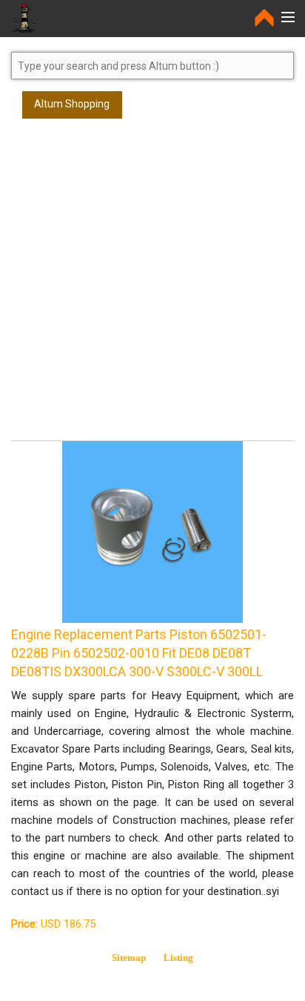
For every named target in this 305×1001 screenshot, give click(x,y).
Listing (178, 957)
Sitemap (129, 957)
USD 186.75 (53, 924)
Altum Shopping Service (72, 108)
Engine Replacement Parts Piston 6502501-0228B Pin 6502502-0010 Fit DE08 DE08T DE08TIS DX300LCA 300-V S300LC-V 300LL (139, 653)
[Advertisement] (152, 286)
